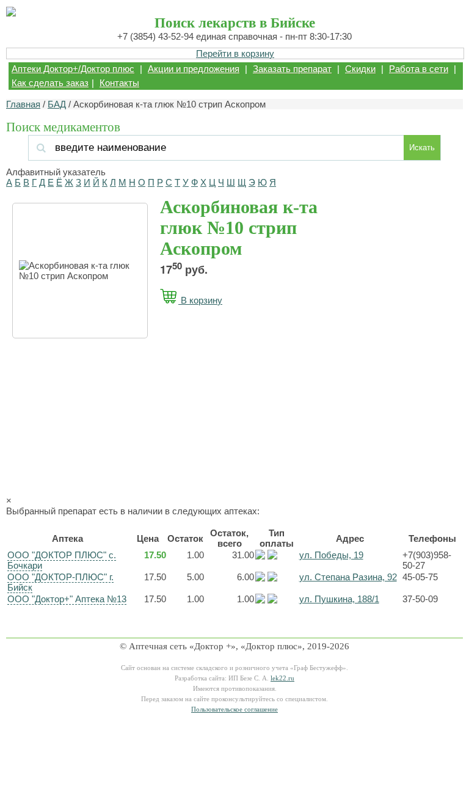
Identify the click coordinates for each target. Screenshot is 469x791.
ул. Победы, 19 (331, 555)
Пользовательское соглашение (234, 709)
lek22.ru (282, 678)
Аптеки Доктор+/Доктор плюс (73, 69)
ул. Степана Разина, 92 (348, 577)
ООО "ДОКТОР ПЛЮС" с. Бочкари (61, 560)
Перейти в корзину (235, 53)
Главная (23, 104)
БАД (57, 104)
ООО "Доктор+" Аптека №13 (66, 599)
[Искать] (116, 147)
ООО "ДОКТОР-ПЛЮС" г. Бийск (60, 582)
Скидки (360, 69)
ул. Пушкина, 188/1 (339, 599)
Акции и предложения (193, 69)
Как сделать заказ (50, 83)
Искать (422, 147)
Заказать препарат (292, 69)
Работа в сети (418, 69)
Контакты (119, 83)
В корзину (200, 300)
